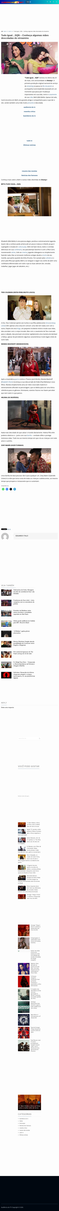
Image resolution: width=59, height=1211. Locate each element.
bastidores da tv (24, 1119)
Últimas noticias (24, 1135)
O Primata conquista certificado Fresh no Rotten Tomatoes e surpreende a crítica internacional (36, 981)
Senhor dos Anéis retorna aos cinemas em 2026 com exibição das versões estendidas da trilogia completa (36, 955)
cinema (24, 252)
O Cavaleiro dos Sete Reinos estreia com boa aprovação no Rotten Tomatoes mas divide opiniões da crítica (36, 994)
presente (31, 103)
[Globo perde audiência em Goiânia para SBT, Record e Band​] (6, 623)
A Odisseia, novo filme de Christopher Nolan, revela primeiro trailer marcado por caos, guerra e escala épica (29, 849)
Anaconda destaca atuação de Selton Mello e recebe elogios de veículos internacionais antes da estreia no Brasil (29, 879)
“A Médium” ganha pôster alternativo (21, 632)
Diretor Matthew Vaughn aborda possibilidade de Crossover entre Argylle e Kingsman (23, 644)
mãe (31, 97)
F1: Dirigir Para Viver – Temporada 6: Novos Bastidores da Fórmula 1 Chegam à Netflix (24, 664)
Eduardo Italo (22, 536)
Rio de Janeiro (47, 86)
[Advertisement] (30, 17)
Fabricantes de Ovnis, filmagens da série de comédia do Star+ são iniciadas (23, 592)
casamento (53, 94)
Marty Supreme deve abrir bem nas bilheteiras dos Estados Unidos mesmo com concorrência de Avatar (29, 889)
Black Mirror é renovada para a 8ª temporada (36, 1016)
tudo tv (10, 31)
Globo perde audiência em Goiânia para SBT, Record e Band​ (24, 622)
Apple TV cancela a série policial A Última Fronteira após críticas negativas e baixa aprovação (29, 832)
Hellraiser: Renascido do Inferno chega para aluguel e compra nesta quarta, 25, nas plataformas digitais (24, 675)
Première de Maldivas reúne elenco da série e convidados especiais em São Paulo (22, 613)
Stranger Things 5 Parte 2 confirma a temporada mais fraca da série (33, 897)
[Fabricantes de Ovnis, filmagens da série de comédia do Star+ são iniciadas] (6, 592)
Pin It (9, 529)
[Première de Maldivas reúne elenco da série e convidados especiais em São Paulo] (6, 613)
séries (13, 252)
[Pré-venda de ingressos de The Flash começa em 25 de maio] (6, 654)
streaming (30, 86)
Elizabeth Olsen (7, 382)
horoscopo (22, 1123)
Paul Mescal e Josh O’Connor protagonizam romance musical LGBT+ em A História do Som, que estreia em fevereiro (35, 1046)
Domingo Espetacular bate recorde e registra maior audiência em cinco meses (36, 1005)
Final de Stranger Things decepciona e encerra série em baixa (35, 1030)
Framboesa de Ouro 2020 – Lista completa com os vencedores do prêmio (23, 602)
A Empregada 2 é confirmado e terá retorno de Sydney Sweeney (36, 940)
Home (4, 31)
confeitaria (18, 250)
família (29, 435)
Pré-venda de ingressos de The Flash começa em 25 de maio (23, 653)
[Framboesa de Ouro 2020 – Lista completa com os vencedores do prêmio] (6, 603)
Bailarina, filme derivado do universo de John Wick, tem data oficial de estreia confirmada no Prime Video (35, 968)
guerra (17, 379)
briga (19, 328)
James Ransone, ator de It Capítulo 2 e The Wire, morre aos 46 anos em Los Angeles (29, 841)
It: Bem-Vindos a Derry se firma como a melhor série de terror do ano (33, 825)
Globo (21, 1121)
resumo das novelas (25, 1130)
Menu (28, 2)
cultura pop (22, 247)
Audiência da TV (6, 1207)
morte (44, 255)
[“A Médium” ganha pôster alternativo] (6, 634)
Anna (47, 323)
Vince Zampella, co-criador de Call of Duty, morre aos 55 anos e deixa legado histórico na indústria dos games (29, 859)
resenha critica (23, 1128)
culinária (48, 258)
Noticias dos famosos (25, 1126)
